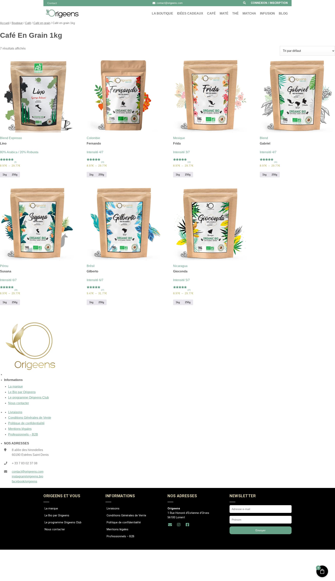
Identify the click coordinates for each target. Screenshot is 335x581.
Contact (52, 3)
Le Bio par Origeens (22, 392)
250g (14, 174)
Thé (235, 13)
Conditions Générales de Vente (29, 417)
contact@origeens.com (27, 471)
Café (211, 13)
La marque (15, 386)
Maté (224, 13)
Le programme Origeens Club (28, 397)
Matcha (249, 13)
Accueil (4, 23)
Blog (283, 13)
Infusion (267, 13)
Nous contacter (18, 403)
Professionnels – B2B (23, 434)
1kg (5, 174)
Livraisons (15, 412)
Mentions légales (20, 428)
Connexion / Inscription (269, 3)
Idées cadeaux (190, 13)
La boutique (162, 13)
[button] (244, 2)
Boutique (17, 23)
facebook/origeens (24, 481)
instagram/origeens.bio (27, 476)
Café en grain (41, 23)
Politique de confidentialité (26, 423)
